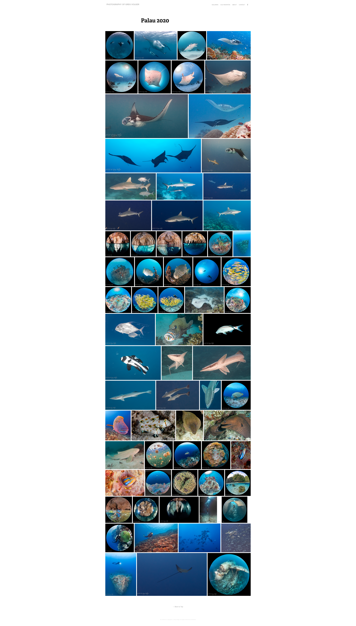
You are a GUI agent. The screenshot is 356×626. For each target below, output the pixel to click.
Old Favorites (225, 5)
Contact (242, 5)
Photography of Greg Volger (123, 4)
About (234, 5)
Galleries (215, 5)
